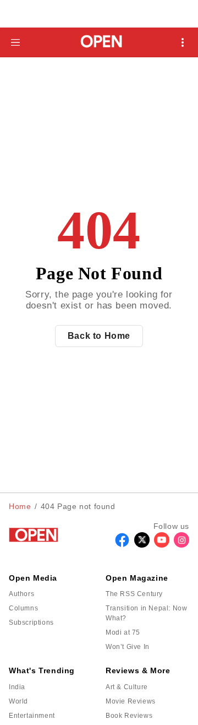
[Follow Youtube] (161, 544)
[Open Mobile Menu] (182, 42)
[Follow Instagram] (181, 544)
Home (20, 506)
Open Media (33, 577)
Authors (21, 594)
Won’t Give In (128, 647)
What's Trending (42, 670)
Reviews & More (138, 670)
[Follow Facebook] (122, 544)
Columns (23, 608)
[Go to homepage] (99, 42)
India (17, 687)
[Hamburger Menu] (15, 42)
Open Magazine (137, 577)
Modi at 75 (123, 632)
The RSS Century (134, 594)
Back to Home (99, 335)
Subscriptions (31, 622)
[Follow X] (142, 544)
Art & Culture (127, 687)
